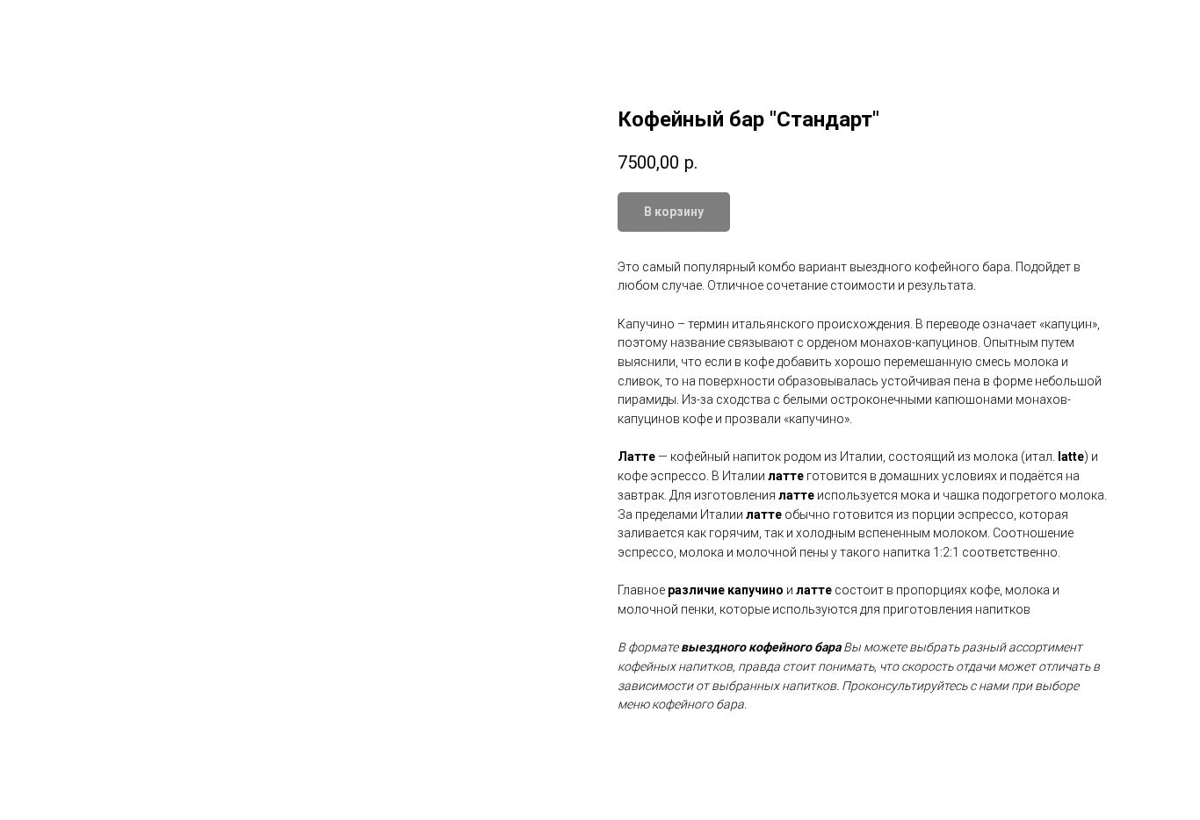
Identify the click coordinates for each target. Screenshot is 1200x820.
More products (73, 26)
